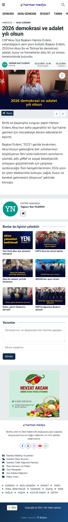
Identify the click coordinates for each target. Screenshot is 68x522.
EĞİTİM (54, 492)
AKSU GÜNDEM (26, 13)
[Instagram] (34, 445)
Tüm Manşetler (13, 469)
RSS (13, 507)
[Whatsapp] (45, 445)
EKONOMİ (35, 488)
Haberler (7, 22)
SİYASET (45, 13)
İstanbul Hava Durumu (17, 458)
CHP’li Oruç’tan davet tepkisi (49, 251)
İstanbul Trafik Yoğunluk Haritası (22, 462)
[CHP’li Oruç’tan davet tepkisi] (50, 240)
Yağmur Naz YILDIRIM (33, 206)
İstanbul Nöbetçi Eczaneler (19, 455)
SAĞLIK (9, 492)
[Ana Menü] (3, 4)
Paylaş (9, 113)
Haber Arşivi (12, 476)
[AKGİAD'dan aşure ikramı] (50, 268)
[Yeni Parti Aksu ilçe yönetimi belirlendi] (18, 240)
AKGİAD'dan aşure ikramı (47, 279)
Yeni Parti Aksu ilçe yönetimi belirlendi (16, 252)
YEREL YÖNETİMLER (15, 488)
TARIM (58, 13)
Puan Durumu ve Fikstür (18, 466)
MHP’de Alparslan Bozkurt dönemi (47, 308)
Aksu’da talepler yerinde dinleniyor (14, 280)
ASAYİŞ (49, 488)
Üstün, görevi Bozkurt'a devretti (14, 308)
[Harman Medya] (33, 4)
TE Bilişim (42, 517)
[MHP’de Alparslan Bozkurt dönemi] (50, 296)
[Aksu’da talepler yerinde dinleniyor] (18, 268)
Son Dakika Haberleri (17, 473)
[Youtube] (40, 445)
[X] (28, 445)
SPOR (60, 488)
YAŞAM (21, 492)
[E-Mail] (23, 213)
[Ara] (63, 5)
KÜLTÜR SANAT (38, 492)
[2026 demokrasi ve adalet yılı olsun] (34, 90)
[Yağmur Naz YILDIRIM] (10, 208)
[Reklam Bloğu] (34, 393)
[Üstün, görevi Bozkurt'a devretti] (18, 296)
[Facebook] (22, 445)
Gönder (9, 356)
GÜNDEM (8, 13)
